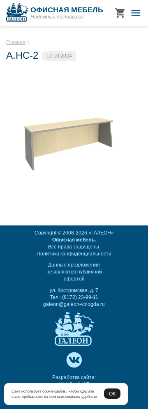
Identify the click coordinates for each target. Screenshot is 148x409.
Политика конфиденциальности (74, 254)
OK (112, 393)
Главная (15, 42)
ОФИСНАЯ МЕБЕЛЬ (66, 10)
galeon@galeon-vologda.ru (74, 304)
